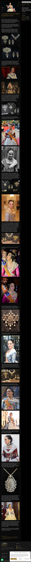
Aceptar (13, 558)
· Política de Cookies (4, 557)
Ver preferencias (26, 558)
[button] (29, 552)
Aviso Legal (25, 560)
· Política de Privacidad (4, 556)
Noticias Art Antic (24, 16)
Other (22, 20)
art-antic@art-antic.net (20, 547)
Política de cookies (16, 560)
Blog (22, 15)
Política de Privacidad (21, 560)
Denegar (20, 558)
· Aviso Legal (3, 555)
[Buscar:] (26, 2)
